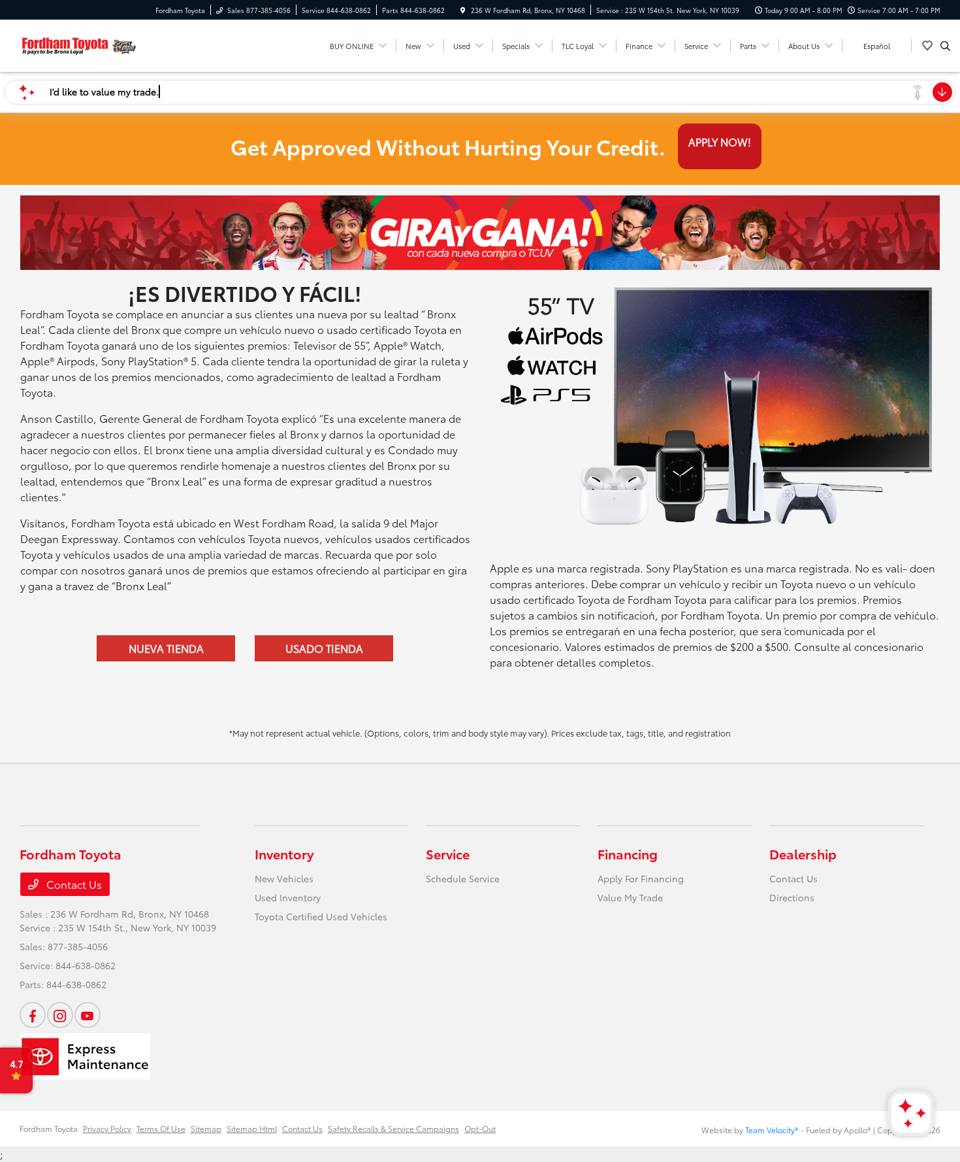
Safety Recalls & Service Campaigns (393, 1128)
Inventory (284, 853)
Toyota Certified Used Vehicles (321, 916)
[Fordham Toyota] (79, 43)
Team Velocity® (772, 1129)
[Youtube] (87, 1015)
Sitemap (206, 1128)
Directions (791, 897)
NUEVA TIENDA (166, 648)
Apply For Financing (641, 878)
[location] (463, 10)
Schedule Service (463, 878)
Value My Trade (630, 897)
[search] (945, 46)
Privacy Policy (107, 1128)
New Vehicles (284, 878)
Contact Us (73, 883)
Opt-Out (480, 1128)
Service (448, 853)
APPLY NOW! (719, 141)
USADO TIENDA (324, 648)
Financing (628, 853)
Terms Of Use (160, 1128)
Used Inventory (288, 897)
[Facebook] (33, 1015)
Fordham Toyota (49, 1128)
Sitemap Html (252, 1128)
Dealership (803, 853)
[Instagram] (60, 1015)
